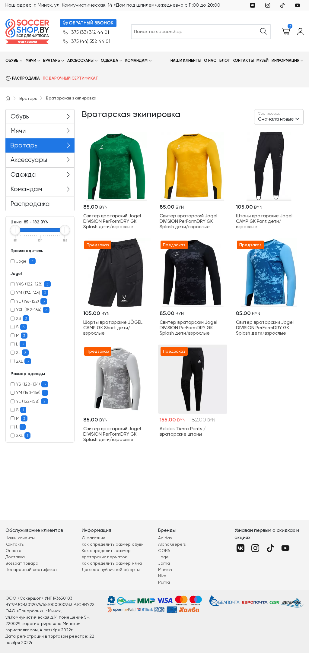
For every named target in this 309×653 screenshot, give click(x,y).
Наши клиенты (185, 60)
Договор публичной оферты (111, 569)
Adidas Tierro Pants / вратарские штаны (183, 431)
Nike (162, 575)
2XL (22, 361)
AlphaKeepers (172, 544)
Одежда (109, 60)
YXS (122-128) (32, 284)
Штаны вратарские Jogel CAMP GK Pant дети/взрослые (264, 221)
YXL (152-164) (31, 309)
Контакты (243, 60)
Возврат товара (21, 563)
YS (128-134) (31, 384)
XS (21, 318)
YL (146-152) (30, 301)
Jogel (24, 261)
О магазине (94, 537)
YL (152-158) (31, 401)
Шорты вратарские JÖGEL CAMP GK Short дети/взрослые (112, 328)
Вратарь (51, 60)
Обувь (11, 60)
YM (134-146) (31, 292)
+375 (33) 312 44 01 (89, 32)
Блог (224, 60)
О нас (210, 60)
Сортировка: (269, 113)
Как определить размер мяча (112, 563)
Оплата (13, 550)
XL (21, 352)
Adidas (165, 537)
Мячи (31, 60)
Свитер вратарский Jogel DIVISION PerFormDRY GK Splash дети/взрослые (112, 221)
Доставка (15, 556)
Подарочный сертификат (70, 78)
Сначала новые (276, 116)
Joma (164, 563)
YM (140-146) (31, 392)
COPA (164, 550)
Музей (262, 60)
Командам (136, 60)
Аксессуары (80, 60)
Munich (165, 569)
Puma (164, 582)
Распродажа (26, 78)
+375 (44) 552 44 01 (89, 41)
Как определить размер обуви (113, 544)
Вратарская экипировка (71, 98)
